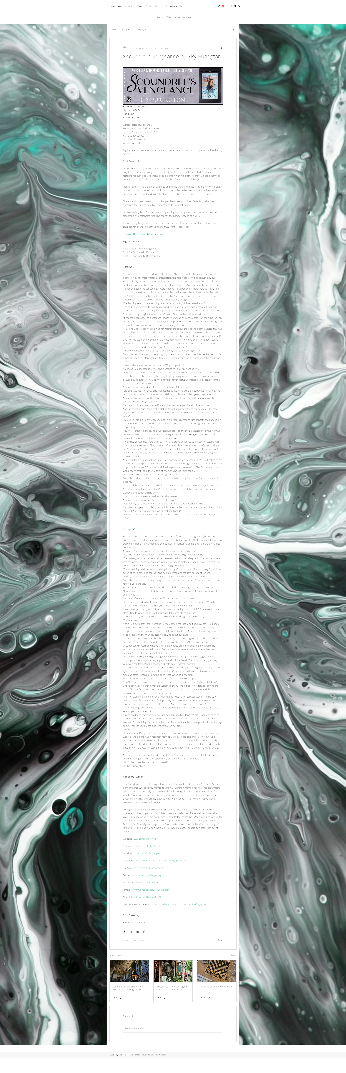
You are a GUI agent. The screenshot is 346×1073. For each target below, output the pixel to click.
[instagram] (231, 6)
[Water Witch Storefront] (173, 971)
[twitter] (235, 6)
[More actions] (221, 48)
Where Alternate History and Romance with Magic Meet (128, 988)
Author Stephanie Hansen (173, 17)
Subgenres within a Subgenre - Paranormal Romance (172, 988)
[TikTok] (219, 6)
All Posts (113, 29)
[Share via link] (144, 931)
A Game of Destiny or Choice (216, 986)
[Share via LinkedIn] (137, 931)
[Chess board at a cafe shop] (216, 971)
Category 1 (126, 29)
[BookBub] (223, 6)
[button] (233, 30)
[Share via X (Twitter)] (131, 931)
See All (234, 955)
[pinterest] (239, 6)
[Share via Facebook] (124, 931)
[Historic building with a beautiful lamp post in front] (129, 971)
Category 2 (141, 29)
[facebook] (227, 6)
